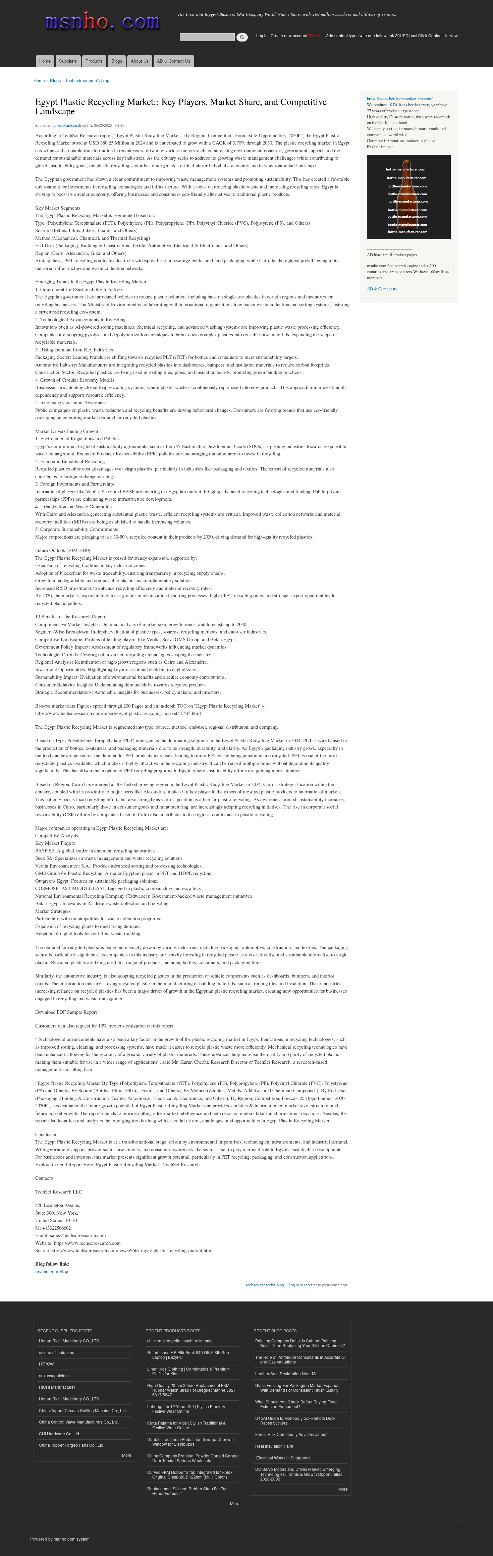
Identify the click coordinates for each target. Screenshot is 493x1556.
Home (45, 61)
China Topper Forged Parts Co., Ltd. (71, 1445)
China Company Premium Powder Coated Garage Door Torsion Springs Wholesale (193, 1458)
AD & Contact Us (173, 61)
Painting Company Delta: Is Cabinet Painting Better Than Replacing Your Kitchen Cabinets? (300, 1343)
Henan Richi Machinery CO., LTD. (69, 1340)
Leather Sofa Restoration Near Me (286, 1373)
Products (94, 61)
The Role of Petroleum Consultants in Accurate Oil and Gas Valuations (300, 1359)
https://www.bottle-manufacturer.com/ (400, 99)
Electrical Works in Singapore (282, 1457)
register (310, 1284)
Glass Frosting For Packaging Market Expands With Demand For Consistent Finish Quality (297, 1387)
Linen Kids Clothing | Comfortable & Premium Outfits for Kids (188, 1371)
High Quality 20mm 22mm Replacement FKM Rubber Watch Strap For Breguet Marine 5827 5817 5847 (191, 1390)
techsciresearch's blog (87, 80)
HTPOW (46, 1364)
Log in (262, 35)
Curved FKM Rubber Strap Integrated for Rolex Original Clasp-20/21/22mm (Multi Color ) (189, 1474)
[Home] (101, 22)
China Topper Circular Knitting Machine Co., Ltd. (83, 1410)
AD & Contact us (382, 289)
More (126, 1455)
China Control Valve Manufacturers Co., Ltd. (79, 1422)
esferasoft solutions (56, 1352)
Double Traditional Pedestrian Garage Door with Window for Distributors (191, 1441)
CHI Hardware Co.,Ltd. (59, 1433)
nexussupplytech (54, 1375)
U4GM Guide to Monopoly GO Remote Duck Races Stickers (295, 1420)
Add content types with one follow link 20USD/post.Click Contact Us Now (392, 35)
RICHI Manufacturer (57, 1387)
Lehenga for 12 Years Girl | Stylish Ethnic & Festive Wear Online (186, 1408)
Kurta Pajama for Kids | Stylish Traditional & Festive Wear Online (186, 1425)
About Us (140, 61)
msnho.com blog (51, 1271)
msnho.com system (72, 1539)
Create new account (289, 35)
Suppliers (68, 61)
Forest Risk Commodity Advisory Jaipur (291, 1434)
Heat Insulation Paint (274, 1446)
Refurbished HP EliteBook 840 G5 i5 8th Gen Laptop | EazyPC (188, 1354)
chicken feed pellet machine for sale (180, 1340)
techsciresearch (69, 125)
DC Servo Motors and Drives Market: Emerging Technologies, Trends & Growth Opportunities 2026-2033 (298, 1474)
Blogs (116, 61)
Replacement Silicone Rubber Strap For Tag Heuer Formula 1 (187, 1491)
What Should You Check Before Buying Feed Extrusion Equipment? (296, 1404)
